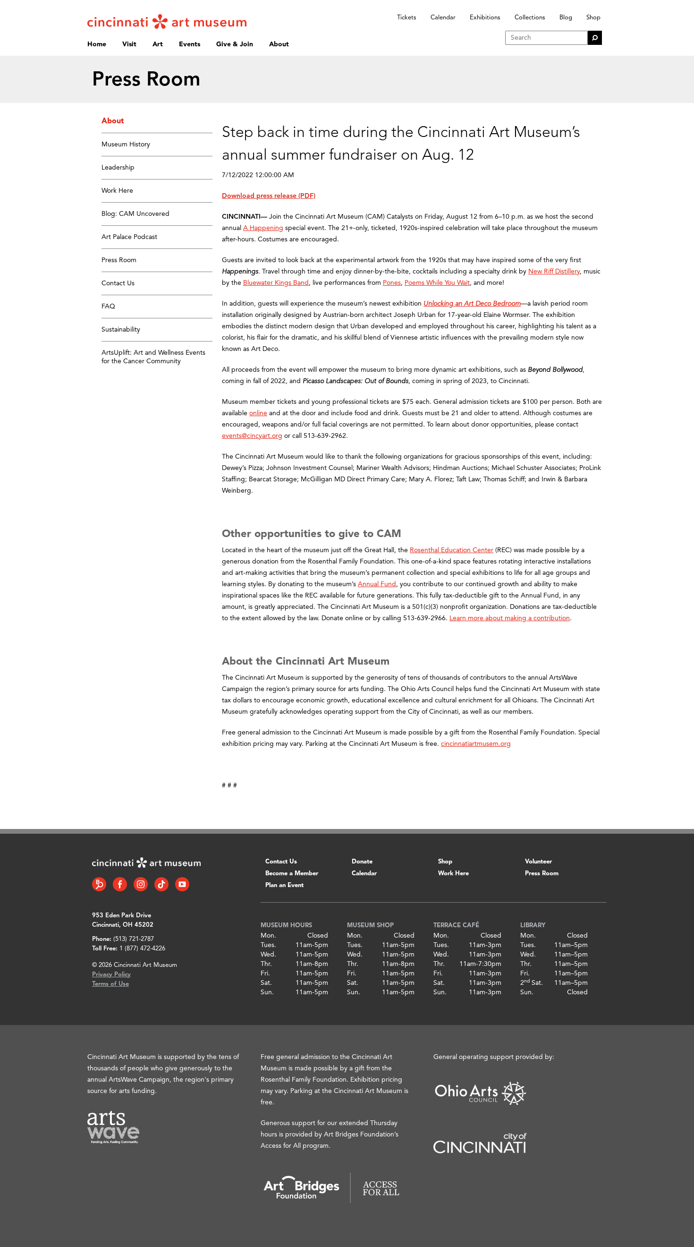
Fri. (265, 973)
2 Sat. (531, 983)
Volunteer (538, 862)
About (279, 44)
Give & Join (234, 44)
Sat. (266, 983)
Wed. (268, 954)
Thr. (266, 964)
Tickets (406, 18)
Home (96, 44)
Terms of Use (110, 984)
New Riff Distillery (554, 271)
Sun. (267, 992)
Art (157, 44)
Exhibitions (485, 18)
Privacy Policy (111, 975)
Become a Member (291, 874)
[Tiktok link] (161, 884)
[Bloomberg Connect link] (99, 884)
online (258, 413)
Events (189, 44)
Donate (362, 862)
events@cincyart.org (252, 436)
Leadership (118, 167)
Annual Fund (377, 584)
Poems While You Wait (437, 283)
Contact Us (118, 283)
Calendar (443, 18)
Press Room (119, 260)
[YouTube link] (182, 884)
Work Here (117, 191)
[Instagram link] (141, 884)
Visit (129, 44)
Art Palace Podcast (129, 237)
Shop (593, 18)
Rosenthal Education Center (451, 550)
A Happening (263, 228)
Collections (530, 18)
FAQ (108, 306)
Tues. (268, 945)
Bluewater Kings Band (276, 283)
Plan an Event (284, 885)
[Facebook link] (120, 884)
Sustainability (121, 329)
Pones (392, 283)
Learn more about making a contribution (509, 618)
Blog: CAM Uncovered (135, 214)
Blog (565, 18)
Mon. (268, 935)
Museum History (126, 144)
